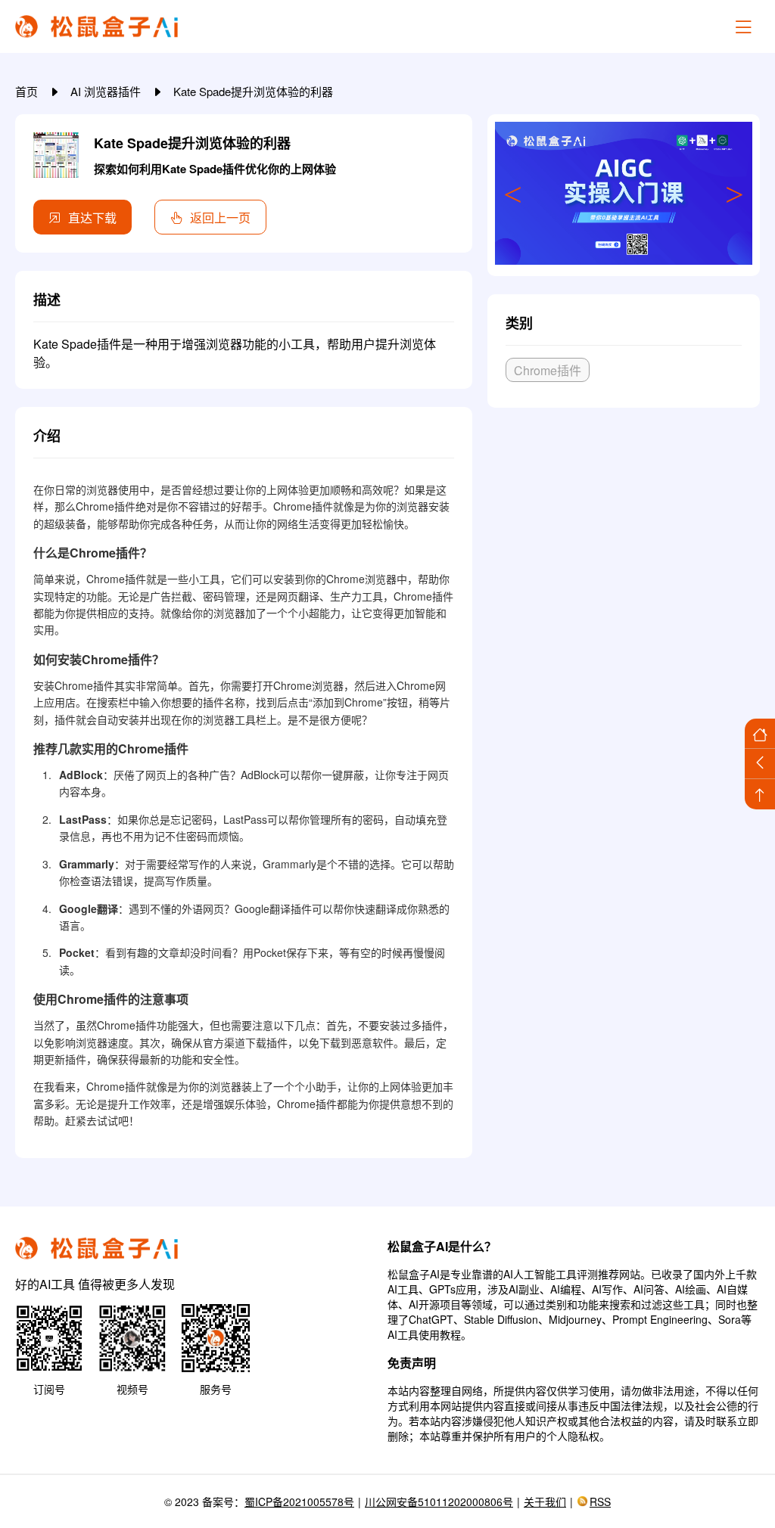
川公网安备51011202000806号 (439, 1501)
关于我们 (545, 1501)
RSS (600, 1501)
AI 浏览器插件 (107, 91)
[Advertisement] (623, 532)
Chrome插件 (547, 370)
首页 (28, 91)
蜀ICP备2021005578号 (299, 1501)
